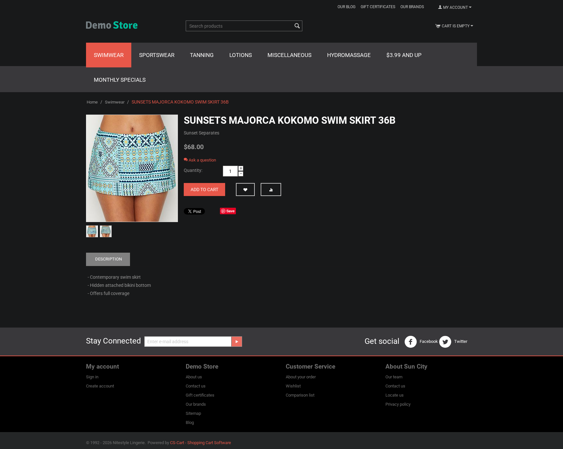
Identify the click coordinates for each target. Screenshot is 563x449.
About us (194, 376)
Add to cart (204, 189)
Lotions (240, 55)
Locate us (394, 395)
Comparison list (300, 395)
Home (92, 102)
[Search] (297, 26)
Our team (393, 376)
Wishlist (293, 386)
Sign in (92, 376)
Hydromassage (349, 55)
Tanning (202, 55)
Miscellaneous (289, 55)
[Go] (236, 341)
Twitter (460, 341)
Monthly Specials (120, 80)
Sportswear (156, 55)
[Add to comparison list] (271, 189)
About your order (301, 376)
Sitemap (193, 413)
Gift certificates (378, 7)
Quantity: (193, 170)
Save (230, 210)
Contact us (196, 386)
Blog (190, 422)
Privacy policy (398, 404)
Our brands (412, 7)
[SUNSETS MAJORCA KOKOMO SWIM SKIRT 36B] (132, 168)
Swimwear (108, 55)
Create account (100, 386)
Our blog (346, 7)
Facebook (428, 341)
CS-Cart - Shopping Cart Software (200, 442)
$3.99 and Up (404, 55)
